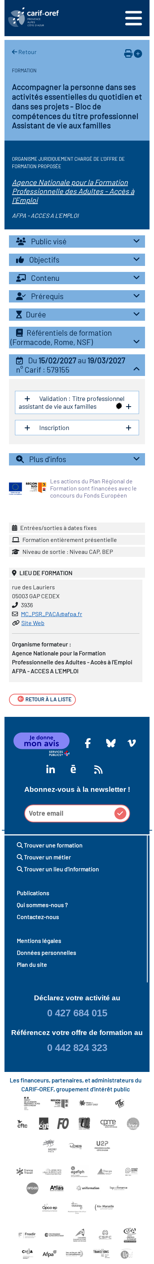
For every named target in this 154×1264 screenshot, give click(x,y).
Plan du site (32, 964)
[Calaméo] (73, 769)
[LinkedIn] (49, 769)
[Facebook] (88, 743)
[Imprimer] (128, 53)
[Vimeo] (130, 743)
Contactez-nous (38, 916)
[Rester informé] (97, 769)
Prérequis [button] (47, 296)
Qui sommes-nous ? (42, 904)
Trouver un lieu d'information (61, 868)
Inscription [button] (53, 427)
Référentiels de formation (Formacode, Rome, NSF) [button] (61, 337)
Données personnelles (46, 952)
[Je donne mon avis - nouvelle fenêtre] (41, 744)
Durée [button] (36, 314)
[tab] (77, 241)
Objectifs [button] (43, 259)
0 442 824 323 (77, 1047)
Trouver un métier (47, 856)
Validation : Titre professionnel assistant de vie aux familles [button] (71, 402)
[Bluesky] (109, 743)
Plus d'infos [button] (47, 459)
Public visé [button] (48, 241)
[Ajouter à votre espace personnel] (138, 53)
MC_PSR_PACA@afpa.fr (51, 613)
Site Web (32, 622)
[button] (77, 365)
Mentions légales (39, 940)
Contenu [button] (44, 277)
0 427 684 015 (77, 1013)
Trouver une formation (53, 845)
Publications (33, 892)
